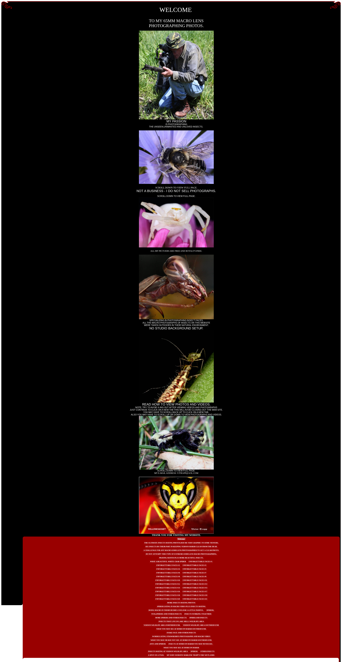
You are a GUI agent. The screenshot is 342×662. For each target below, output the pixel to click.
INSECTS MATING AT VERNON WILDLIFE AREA (168, 651)
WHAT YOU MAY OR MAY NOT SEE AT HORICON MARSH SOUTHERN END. (181, 640)
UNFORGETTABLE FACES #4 (168, 569)
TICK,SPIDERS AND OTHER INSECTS (166, 614)
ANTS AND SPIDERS (158, 644)
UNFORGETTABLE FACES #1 (200, 561)
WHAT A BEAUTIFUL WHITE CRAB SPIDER (168, 561)
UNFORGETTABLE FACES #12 (167, 584)
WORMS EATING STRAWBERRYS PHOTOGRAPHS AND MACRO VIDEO (181, 636)
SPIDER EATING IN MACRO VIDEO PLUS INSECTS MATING (181, 606)
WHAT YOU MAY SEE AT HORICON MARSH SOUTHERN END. (181, 629)
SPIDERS (194, 651)
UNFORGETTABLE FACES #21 (195, 599)
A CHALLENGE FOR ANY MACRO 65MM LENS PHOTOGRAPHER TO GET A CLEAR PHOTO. (181, 550)
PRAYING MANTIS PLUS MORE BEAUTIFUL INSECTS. (181, 558)
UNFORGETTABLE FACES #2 (168, 565)
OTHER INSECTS (207, 651)
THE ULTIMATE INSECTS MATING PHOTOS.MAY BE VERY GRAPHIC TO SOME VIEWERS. (181, 543)
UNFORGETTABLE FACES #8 (168, 576)
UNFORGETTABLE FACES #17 (195, 591)
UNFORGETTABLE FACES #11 (195, 580)
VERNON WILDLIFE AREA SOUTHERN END (201, 625)
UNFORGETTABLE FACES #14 (167, 588)
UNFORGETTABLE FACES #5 (194, 569)
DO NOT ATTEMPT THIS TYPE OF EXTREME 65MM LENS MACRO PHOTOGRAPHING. (181, 554)
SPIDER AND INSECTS (198, 618)
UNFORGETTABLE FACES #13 (195, 584)
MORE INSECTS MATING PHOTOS (181, 603)
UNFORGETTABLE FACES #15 (195, 588)
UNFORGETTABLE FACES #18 (167, 595)
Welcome (181, 539)
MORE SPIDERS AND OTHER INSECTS (171, 618)
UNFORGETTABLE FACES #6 (168, 573)
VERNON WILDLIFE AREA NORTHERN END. (162, 625)
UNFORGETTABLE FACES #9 (194, 576)
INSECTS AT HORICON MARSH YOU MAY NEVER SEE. (190, 644)
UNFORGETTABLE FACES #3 (194, 565)
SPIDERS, (210, 610)
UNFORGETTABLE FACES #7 (194, 573)
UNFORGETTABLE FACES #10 (167, 580)
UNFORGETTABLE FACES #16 (167, 591)
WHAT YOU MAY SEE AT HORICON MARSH (181, 648)
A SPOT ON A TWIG (156, 655)
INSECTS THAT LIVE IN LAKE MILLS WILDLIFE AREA (181, 621)
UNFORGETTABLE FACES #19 (195, 595)
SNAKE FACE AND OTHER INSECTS (181, 633)
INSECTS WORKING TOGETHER (197, 614)
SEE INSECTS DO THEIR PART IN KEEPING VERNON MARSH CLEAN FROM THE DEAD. (181, 547)
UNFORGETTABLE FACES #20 (167, 599)
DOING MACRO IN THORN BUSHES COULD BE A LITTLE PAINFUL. (176, 610)
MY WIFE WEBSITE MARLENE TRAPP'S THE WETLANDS (190, 655)
